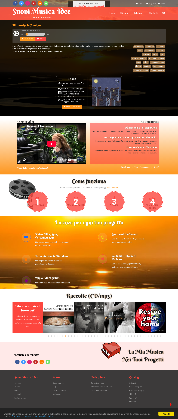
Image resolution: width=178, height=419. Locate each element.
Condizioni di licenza (99, 390)
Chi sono (124, 13)
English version (20, 398)
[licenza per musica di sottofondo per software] (26, 281)
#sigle (145, 62)
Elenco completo (135, 387)
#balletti (138, 66)
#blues (155, 54)
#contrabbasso (159, 66)
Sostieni (17, 394)
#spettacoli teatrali (158, 62)
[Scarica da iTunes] (62, 85)
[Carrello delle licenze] (163, 13)
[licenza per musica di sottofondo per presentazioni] (26, 259)
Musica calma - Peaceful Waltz (141, 127)
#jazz (162, 54)
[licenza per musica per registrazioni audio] (102, 259)
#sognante (160, 47)
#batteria (147, 66)
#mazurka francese (140, 70)
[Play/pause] (16, 33)
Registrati (152, 3)
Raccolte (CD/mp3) (136, 390)
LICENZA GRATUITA (68, 89)
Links (16, 390)
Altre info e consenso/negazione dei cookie (32, 416)
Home (112, 13)
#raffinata (146, 54)
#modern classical (158, 70)
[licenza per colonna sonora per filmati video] (26, 238)
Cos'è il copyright (59, 390)
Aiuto (163, 3)
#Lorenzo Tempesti (139, 58)
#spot (138, 62)
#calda (139, 50)
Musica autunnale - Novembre (141, 146)
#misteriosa (149, 50)
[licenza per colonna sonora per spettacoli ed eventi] (102, 238)
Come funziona (58, 383)
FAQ (54, 387)
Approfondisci (112, 187)
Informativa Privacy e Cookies (102, 387)
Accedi (140, 3)
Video (131, 394)
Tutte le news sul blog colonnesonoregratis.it (139, 167)
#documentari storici (157, 58)
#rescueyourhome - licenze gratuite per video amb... (130, 137)
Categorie (133, 383)
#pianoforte (138, 47)
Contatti (153, 13)
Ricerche (132, 401)
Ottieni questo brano (72, 107)
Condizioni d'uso (97, 383)
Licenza (41, 39)
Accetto (166, 413)
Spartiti (132, 398)
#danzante (161, 50)
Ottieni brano (28, 39)
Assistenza (57, 394)
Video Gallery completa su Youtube (31, 168)
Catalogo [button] (138, 13)
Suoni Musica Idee (42, 13)
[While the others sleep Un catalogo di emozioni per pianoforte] (106, 92)
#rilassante (150, 47)
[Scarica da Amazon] (81, 83)
